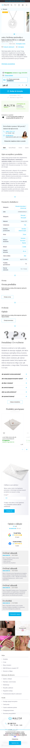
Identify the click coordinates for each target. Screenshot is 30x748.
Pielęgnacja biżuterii (8, 710)
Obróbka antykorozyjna (22, 229)
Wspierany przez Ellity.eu (20, 108)
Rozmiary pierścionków (9, 713)
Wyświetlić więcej (15, 614)
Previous (23, 449)
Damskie (23, 238)
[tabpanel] (13, 22)
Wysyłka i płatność (8, 688)
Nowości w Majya (7, 671)
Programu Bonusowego (20, 106)
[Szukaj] (11, 5)
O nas (4, 662)
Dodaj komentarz (8, 320)
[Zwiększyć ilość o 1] (26, 85)
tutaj (15, 736)
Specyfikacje (12, 147)
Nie (25, 225)
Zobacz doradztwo (15, 402)
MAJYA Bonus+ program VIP (10, 668)
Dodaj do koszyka (16, 91)
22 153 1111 (12, 723)
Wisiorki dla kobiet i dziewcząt (20, 207)
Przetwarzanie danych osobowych (12, 694)
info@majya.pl (9, 135)
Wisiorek (23, 215)
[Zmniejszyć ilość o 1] (19, 85)
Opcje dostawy (9, 75)
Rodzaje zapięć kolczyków (10, 701)
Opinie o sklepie (15, 523)
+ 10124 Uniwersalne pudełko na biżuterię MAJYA (15, 117)
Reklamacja (6, 685)
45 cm (24, 251)
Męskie (24, 243)
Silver (24, 234)
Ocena (20, 147)
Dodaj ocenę (7, 297)
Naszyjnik (23, 217)
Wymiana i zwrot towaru (9, 682)
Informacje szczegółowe (8, 64)
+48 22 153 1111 (10, 131)
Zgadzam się (15, 743)
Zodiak (24, 246)
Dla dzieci (22, 240)
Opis (4, 147)
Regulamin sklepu (8, 691)
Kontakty (5, 659)
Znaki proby (6, 704)
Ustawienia (15, 739)
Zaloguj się (9, 511)
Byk (25, 256)
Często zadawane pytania (10, 707)
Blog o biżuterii (7, 665)
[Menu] (26, 5)
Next (26, 449)
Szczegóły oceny (20, 43)
